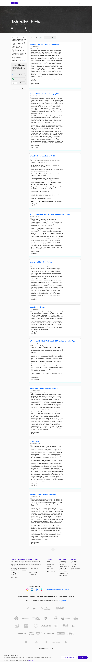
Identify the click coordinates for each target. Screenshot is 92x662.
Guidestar (24, 569)
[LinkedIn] (32, 590)
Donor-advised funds (64, 566)
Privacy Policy (31, 660)
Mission (48, 561)
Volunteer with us (63, 571)
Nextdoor (19, 78)
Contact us (73, 570)
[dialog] (46, 657)
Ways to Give (62, 559)
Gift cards (61, 564)
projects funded (33, 573)
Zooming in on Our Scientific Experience (44, 44)
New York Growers (20, 24)
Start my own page (19, 88)
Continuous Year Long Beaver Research (44, 388)
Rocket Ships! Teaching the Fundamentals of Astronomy (50, 214)
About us (62, 3)
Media (72, 564)
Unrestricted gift (63, 575)
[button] (19, 82)
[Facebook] (37, 590)
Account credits (62, 562)
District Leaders (49, 597)
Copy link (22, 83)
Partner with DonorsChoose (46, 648)
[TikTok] (41, 590)
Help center (74, 561)
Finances (49, 566)
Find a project (62, 561)
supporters (15, 573)
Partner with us (54, 3)
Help (68, 3)
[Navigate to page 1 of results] (53, 549)
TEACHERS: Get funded (42, 3)
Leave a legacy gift (63, 573)
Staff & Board (50, 568)
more (24, 60)
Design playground (75, 568)
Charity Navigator (15, 569)
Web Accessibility (51, 571)
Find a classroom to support (28, 3)
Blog (76, 564)
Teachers (32, 597)
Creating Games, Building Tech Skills (43, 494)
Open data (73, 566)
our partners (63, 601)
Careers (49, 570)
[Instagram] (27, 590)
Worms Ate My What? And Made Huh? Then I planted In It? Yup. (52, 341)
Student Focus (50, 564)
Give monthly (62, 570)
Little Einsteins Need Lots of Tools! (42, 156)
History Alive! (34, 441)
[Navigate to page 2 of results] (57, 549)
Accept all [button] (82, 657)
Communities (74, 562)
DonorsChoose (14, 3)
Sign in (79, 3)
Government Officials (66, 597)
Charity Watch (36, 568)
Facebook (19, 74)
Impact (48, 562)
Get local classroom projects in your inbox (57, 589)
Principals (39, 597)
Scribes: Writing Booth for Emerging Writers (46, 94)
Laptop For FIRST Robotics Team (41, 262)
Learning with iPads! (37, 307)
